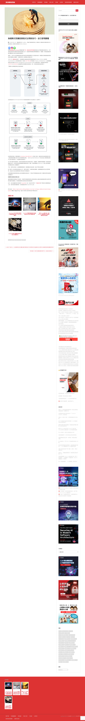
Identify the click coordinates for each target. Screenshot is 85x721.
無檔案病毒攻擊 (18, 239)
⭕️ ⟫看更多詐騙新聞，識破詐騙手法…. (66, 401)
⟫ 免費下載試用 (62, 268)
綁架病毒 (61, 648)
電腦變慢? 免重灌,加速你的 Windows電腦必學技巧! (69, 357)
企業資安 (61, 2)
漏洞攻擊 (72, 644)
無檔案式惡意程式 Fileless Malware (20, 44)
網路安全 (67, 648)
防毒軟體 (74, 660)
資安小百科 (51, 2)
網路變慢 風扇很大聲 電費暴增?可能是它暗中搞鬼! (69, 356)
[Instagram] (12, 48)
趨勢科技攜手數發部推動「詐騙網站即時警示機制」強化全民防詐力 (68, 425)
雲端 (60, 661)
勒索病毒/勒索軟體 (68, 2)
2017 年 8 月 (28, 60)
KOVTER (10, 64)
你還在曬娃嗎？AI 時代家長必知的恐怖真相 (67, 435)
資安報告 (71, 654)
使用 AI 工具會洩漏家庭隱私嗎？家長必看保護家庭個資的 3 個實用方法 (68, 410)
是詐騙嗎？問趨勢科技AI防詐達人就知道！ (67, 310)
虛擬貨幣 (23, 239)
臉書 (60, 652)
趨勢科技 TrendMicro (22, 42)
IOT (68, 636)
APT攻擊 (67, 633)
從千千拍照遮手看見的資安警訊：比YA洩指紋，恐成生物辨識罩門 (68, 421)
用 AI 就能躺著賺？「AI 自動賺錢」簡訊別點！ (68, 461)
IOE (64, 636)
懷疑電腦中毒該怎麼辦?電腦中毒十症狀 (67, 351)
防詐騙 (56, 2)
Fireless (9, 239)
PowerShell (23, 183)
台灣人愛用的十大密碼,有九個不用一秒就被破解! (68, 317)
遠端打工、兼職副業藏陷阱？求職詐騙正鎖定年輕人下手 (68, 453)
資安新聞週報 (62, 658)
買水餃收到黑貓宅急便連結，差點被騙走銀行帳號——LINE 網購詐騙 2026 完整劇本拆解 (68, 445)
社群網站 (75, 646)
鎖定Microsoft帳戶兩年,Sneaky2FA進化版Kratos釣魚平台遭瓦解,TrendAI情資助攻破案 (68, 429)
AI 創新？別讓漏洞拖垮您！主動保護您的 (68, 494)
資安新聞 (61, 656)
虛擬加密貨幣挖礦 (30, 50)
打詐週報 (61, 644)
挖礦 (13, 239)
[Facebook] (9, 48)
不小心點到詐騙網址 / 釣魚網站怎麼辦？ (67, 134)
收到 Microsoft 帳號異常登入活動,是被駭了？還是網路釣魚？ (71, 362)
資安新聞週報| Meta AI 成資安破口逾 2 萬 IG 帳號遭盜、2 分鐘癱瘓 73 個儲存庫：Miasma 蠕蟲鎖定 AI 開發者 (68, 457)
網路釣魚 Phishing (69, 650)
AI (60, 631)
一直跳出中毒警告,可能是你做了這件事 (67, 327)
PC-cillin (61, 638)
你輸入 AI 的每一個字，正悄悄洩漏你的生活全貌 (68, 418)
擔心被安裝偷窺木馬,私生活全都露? (66, 333)
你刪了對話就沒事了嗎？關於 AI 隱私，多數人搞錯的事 (68, 449)
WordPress (78, 716)
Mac (72, 636)
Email (60, 18)
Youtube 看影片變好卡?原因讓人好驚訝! (67, 354)
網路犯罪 (73, 648)
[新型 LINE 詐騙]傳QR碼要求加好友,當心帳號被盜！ (69, 364)
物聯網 (61, 646)
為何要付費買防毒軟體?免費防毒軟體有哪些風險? (69, 331)
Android (65, 631)
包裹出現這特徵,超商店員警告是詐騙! (66, 359)
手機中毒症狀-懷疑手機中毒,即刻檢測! (66, 330)
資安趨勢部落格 (10, 2)
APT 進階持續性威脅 (63, 635)
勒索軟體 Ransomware (70, 640)
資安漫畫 (45, 2)
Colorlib (69, 716)
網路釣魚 (61, 650)
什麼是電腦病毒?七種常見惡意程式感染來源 (68, 348)
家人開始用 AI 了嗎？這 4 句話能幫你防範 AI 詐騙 (68, 442)
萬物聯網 (65, 652)
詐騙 (61, 654)
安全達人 (61, 642)
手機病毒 (71, 642)
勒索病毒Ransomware (14, 50)
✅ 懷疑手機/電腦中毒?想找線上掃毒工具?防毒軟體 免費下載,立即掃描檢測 (68, 336)
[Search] (77, 10)
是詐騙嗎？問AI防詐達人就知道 (65, 396)
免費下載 (33, 2)
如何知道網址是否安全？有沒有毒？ (66, 308)
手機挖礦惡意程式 (32, 42)
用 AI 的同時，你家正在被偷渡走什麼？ (67, 432)
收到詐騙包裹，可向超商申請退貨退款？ (67, 393)
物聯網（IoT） (68, 646)
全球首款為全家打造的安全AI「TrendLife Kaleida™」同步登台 (67, 414)
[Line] (14, 48)
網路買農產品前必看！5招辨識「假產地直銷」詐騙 (68, 438)
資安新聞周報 (68, 656)
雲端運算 (65, 661)
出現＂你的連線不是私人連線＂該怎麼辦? (67, 328)
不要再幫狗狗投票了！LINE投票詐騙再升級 (67, 398)
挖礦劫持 (38, 42)
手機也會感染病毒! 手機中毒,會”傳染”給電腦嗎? (68, 353)
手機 (66, 642)
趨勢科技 (14, 59)
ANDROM (16, 64)
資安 (65, 654)
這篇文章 (38, 183)
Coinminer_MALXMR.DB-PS (26, 156)
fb (60, 636)
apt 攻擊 (61, 633)
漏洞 (67, 644)
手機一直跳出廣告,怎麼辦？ (64, 315)
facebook (72, 635)
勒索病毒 (73, 638)
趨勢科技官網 (76, 2)
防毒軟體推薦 (39, 2)
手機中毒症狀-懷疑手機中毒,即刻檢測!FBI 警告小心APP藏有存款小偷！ (68, 140)
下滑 (25, 50)
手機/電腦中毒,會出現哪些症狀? (65, 346)
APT (70, 631)
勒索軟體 (61, 640)
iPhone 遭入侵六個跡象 (63, 319)
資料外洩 (61, 660)
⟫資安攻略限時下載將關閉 (65, 495)
